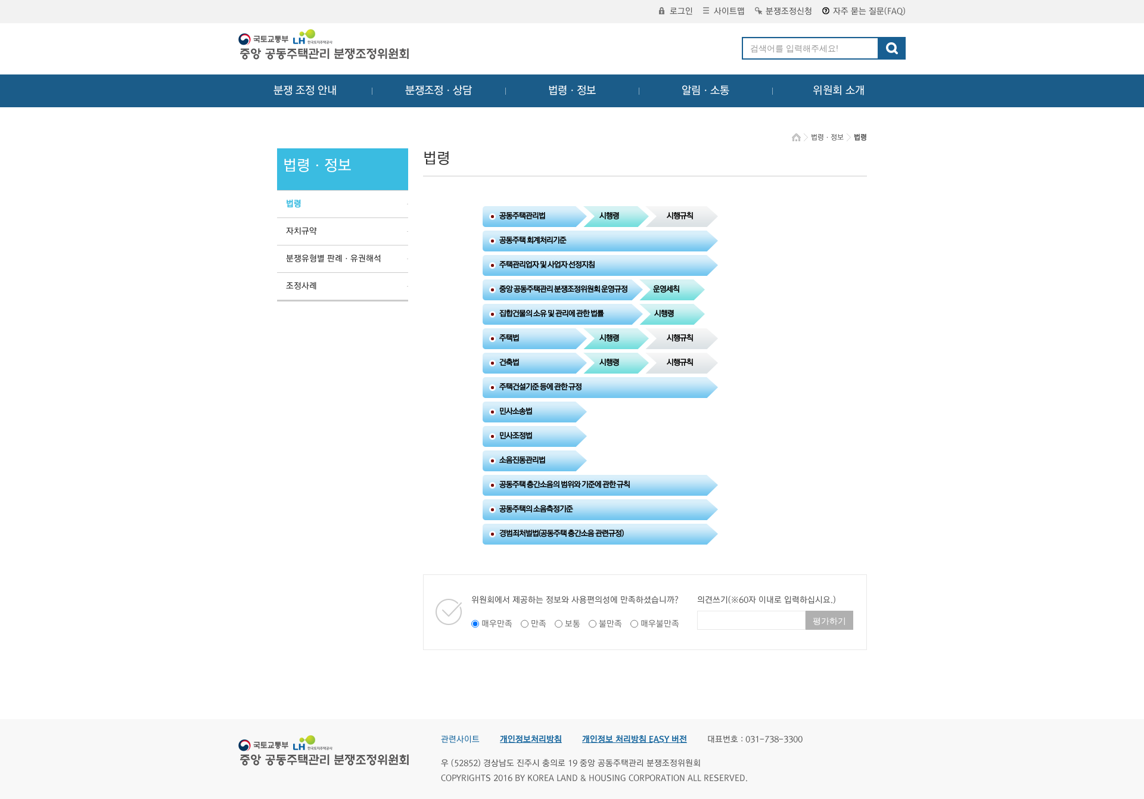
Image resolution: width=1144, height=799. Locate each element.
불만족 (610, 624)
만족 (538, 624)
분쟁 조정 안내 (305, 91)
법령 (293, 204)
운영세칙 (666, 289)
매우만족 (496, 624)
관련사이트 (460, 739)
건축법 (509, 362)
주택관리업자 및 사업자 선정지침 (547, 264)
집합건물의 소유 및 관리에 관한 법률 (551, 313)
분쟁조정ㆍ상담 (438, 91)
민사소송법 (515, 411)
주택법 (509, 338)
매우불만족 (660, 624)
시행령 (609, 216)
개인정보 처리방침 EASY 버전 (634, 739)
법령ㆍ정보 (572, 91)
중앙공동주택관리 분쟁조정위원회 (324, 46)
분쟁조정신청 (789, 11)
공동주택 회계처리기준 (532, 240)
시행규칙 (680, 216)
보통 (572, 624)
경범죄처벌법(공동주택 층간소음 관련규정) (561, 533)
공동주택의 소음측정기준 (536, 509)
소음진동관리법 (522, 460)
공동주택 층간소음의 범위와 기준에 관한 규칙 (564, 484)
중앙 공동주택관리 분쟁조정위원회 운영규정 (563, 289)
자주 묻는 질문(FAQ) (869, 11)
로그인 (681, 11)
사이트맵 (729, 11)
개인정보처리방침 (531, 739)
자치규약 (301, 231)
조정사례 (301, 286)
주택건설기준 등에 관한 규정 (540, 387)
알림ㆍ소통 (705, 91)
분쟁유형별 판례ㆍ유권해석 (333, 258)
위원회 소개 (839, 91)
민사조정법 (515, 435)
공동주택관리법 (522, 216)
